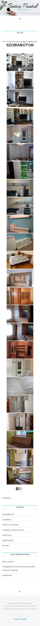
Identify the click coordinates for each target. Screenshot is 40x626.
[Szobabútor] (20, 170)
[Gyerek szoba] (20, 440)
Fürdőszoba (6, 535)
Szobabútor (6, 519)
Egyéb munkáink (24, 609)
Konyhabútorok (8, 514)
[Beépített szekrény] (20, 152)
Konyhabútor (7, 575)
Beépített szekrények (10, 525)
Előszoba (5, 545)
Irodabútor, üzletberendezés (13, 530)
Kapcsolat (34, 609)
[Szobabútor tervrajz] (20, 62)
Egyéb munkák (7, 540)
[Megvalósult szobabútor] (20, 98)
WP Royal (28, 603)
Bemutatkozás (10, 606)
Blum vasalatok (8, 561)
